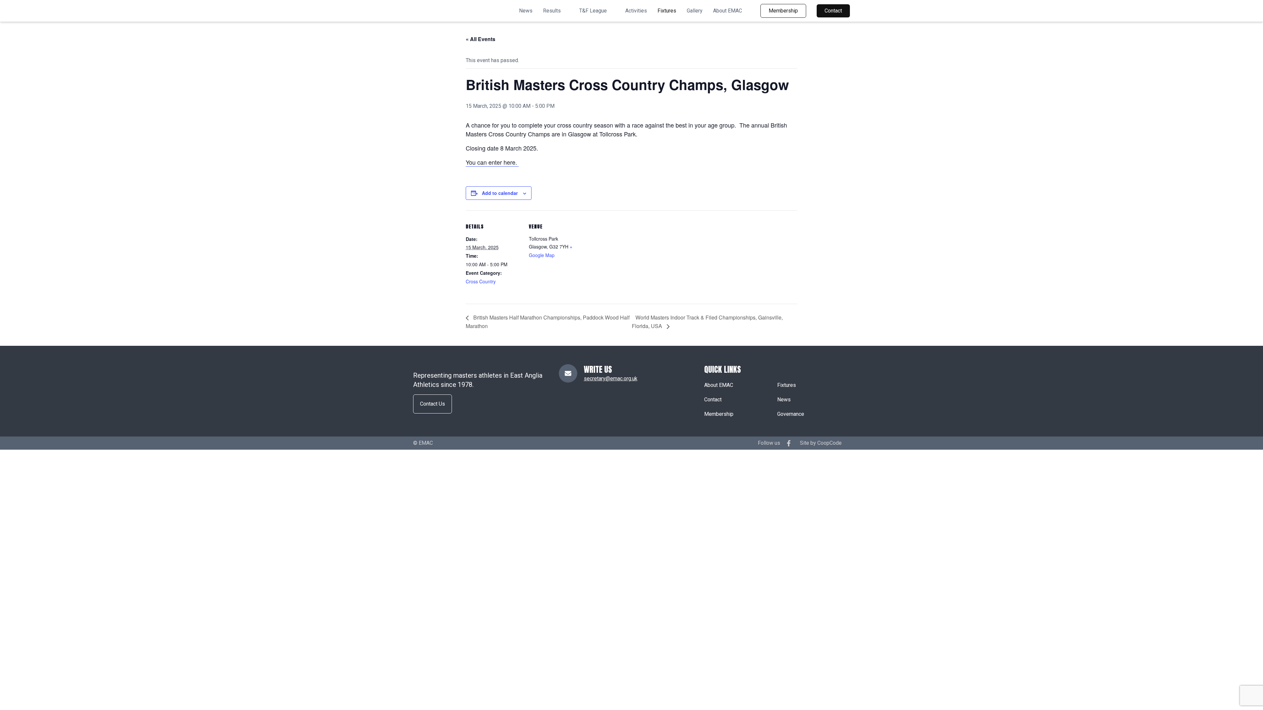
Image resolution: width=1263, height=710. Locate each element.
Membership (783, 11)
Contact (833, 11)
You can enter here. (492, 162)
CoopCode (829, 443)
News (525, 11)
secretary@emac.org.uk (610, 378)
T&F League (593, 11)
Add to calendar (500, 193)
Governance (790, 414)
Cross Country (481, 281)
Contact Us (432, 404)
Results (552, 11)
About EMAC (727, 11)
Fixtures (666, 11)
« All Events (480, 39)
